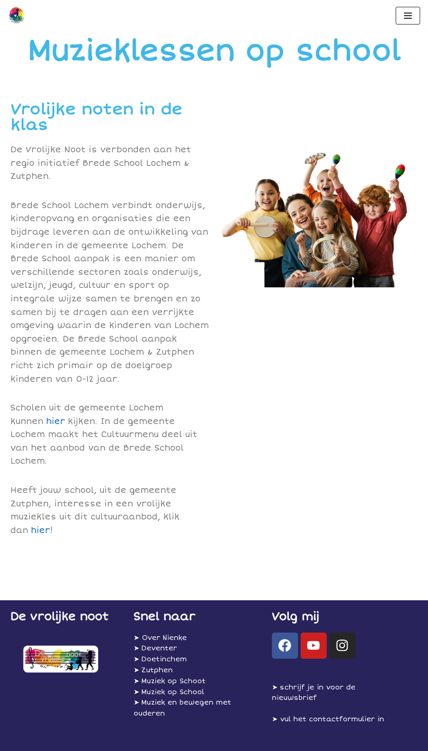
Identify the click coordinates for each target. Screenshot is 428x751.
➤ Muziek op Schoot (170, 681)
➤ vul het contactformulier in (328, 719)
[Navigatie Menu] (408, 16)
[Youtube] (314, 646)
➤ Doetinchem (160, 659)
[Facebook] (285, 646)
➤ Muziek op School (169, 692)
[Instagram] (342, 646)
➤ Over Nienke (160, 638)
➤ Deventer (155, 648)
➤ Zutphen (153, 670)
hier (55, 421)
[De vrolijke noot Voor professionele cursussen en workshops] (16, 15)
